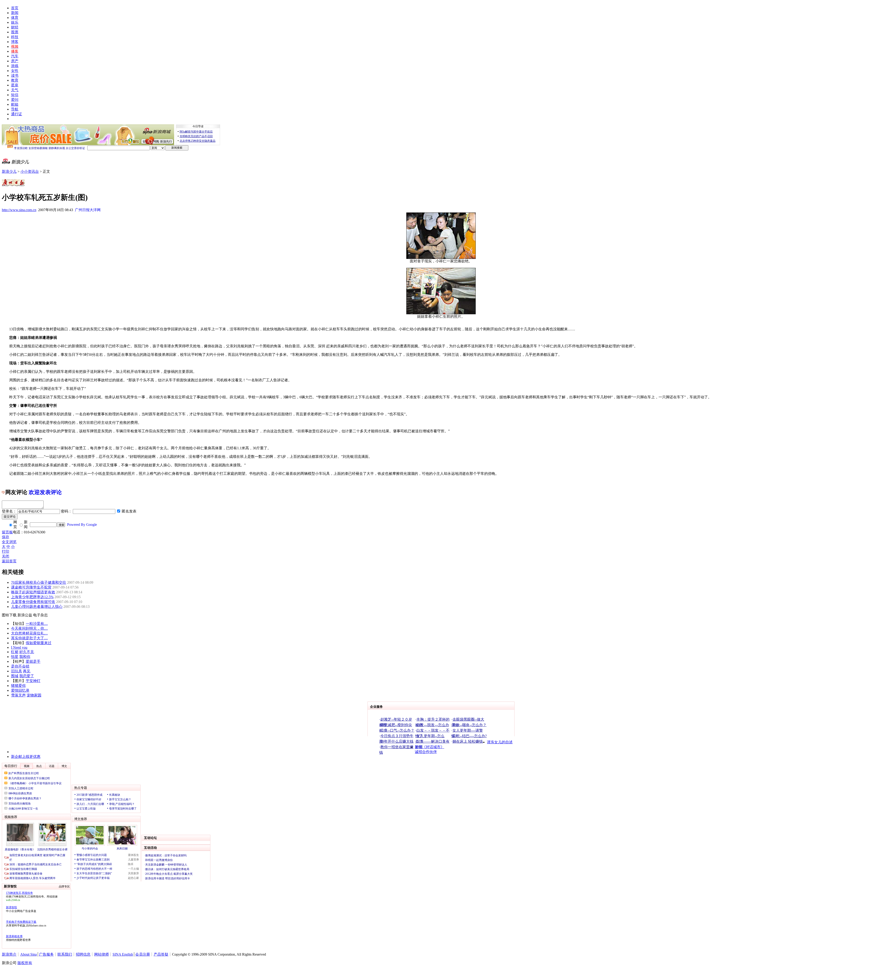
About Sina (28, 954)
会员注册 (142, 954)
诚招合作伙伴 (426, 752)
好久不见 (26, 652)
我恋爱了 (26, 676)
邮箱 (14, 104)
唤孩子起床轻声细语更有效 (33, 592)
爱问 (14, 100)
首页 (14, 8)
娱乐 (14, 22)
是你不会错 (20, 666)
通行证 (16, 114)
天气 (14, 90)
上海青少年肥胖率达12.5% (32, 597)
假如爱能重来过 (38, 643)
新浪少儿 (9, 171)
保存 (5, 537)
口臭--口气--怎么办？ (397, 730)
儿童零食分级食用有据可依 (33, 602)
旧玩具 (16, 671)
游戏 (14, 66)
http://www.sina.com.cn (19, 210)
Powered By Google (82, 525)
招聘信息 (83, 954)
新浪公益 (24, 615)
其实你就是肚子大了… (29, 638)
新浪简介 (9, 954)
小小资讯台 (29, 171)
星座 (14, 85)
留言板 (7, 532)
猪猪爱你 (18, 686)
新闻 (14, 13)
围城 (14, 676)
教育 (14, 80)
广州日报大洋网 (88, 210)
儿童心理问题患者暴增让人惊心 (36, 607)
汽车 (14, 56)
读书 (14, 75)
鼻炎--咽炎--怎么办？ (469, 725)
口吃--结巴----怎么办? (469, 736)
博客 (14, 42)
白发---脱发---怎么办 (432, 725)
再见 (26, 671)
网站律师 (101, 954)
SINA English (123, 954)
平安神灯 (33, 681)
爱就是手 (33, 661)
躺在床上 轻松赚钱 (467, 741)
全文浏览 (9, 542)
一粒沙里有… (37, 624)
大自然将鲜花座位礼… (29, 633)
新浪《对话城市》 (429, 747)
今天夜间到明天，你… (29, 628)
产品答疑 (161, 954)
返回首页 (9, 561)
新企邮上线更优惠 (25, 757)
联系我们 (64, 954)
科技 (14, 37)
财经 (14, 27)
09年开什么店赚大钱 (396, 741)
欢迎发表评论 (45, 492)
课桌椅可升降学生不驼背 (31, 587)
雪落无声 (18, 695)
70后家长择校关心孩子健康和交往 (38, 582)
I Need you (19, 647)
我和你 (24, 657)
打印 (5, 551)
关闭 (5, 556)
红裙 (14, 652)
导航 (14, 109)
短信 (14, 95)
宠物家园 (34, 695)
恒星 (14, 657)
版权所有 (24, 963)
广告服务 (46, 954)
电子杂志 (40, 615)
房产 (14, 61)
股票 (14, 32)
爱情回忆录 (20, 690)
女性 (14, 71)
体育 (14, 18)
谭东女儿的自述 (500, 742)
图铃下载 (9, 615)
